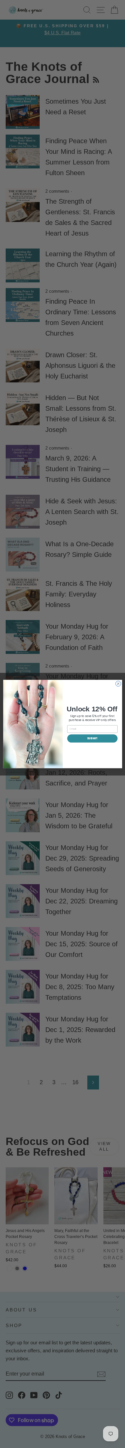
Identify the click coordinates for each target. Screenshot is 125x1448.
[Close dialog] (118, 683)
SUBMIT (92, 738)
